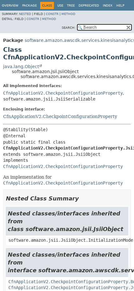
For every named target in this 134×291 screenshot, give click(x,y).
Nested (25, 14)
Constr (52, 14)
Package (29, 5)
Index (107, 5)
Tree (71, 5)
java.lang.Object (21, 66)
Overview (10, 5)
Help (120, 5)
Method (68, 14)
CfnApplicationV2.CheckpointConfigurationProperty (63, 93)
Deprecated (89, 5)
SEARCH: (68, 27)
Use (60, 5)
